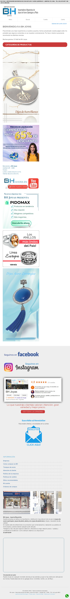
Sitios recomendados (10, 480)
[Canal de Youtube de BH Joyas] (35, 183)
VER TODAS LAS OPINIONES (33, 412)
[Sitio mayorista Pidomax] (35, 210)
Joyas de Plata (39, 594)
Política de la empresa (11, 474)
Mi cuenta (6, 483)
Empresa (6, 461)
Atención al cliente (9, 470)
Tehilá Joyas (32, 594)
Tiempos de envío (9, 467)
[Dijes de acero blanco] (35, 86)
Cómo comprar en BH (10, 464)
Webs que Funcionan (49, 594)
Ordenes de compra (10, 487)
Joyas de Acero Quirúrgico (21, 594)
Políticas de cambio (10, 477)
